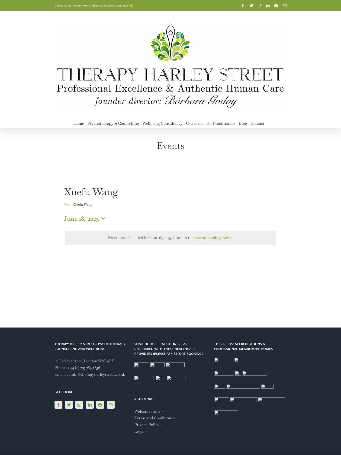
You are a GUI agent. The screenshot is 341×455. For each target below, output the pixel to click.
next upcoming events (213, 237)
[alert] (170, 238)
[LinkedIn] (90, 405)
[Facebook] (58, 405)
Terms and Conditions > (155, 417)
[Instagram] (79, 405)
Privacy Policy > (148, 424)
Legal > (140, 431)
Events (69, 205)
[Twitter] (69, 405)
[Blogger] (100, 405)
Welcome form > (148, 411)
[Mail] (111, 405)
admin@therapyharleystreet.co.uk (111, 5)
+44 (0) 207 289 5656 (84, 367)
